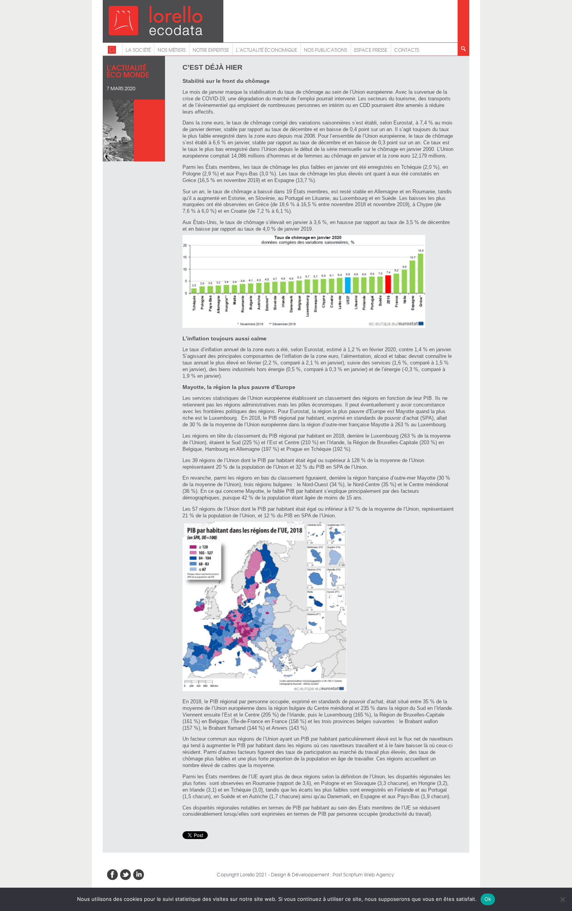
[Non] (562, 899)
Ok (487, 899)
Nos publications (325, 49)
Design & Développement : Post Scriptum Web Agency (332, 874)
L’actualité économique (266, 49)
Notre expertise (211, 49)
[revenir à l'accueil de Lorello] (155, 33)
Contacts (406, 49)
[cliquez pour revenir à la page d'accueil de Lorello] (112, 52)
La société (138, 49)
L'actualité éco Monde (128, 70)
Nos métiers (172, 49)
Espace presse (370, 49)
